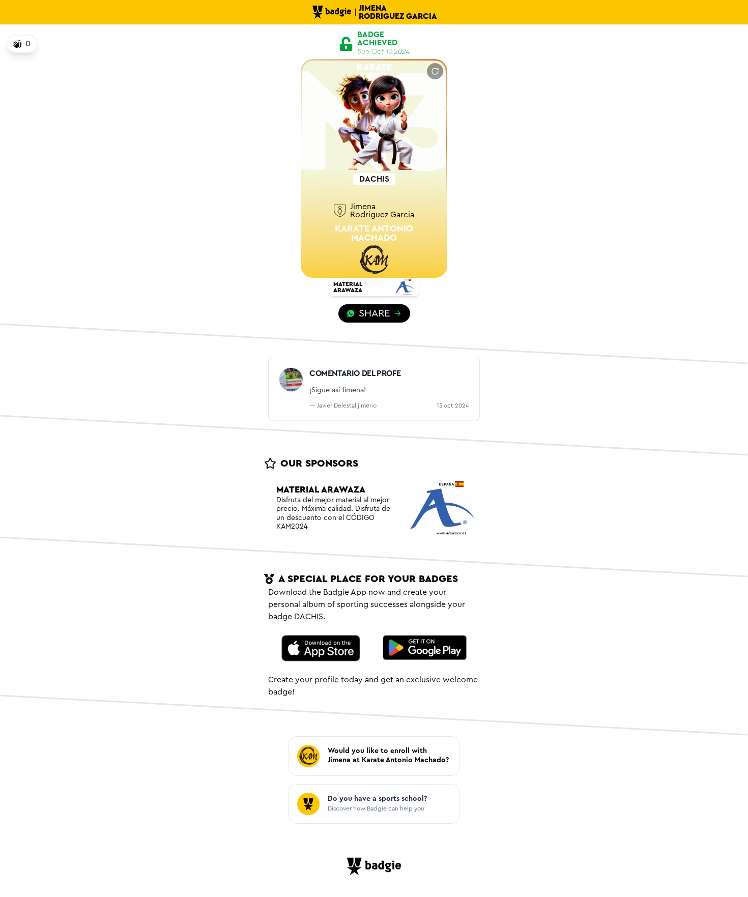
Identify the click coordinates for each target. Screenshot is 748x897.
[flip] (435, 71)
